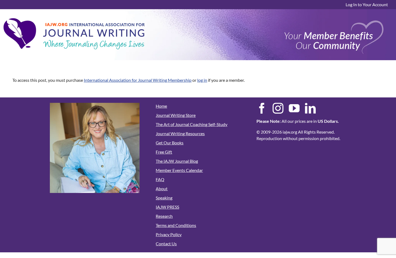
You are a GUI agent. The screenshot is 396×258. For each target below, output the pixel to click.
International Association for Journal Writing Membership (138, 80)
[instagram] (278, 108)
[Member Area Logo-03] (74, 16)
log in (202, 80)
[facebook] (261, 108)
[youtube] (294, 108)
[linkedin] (310, 108)
